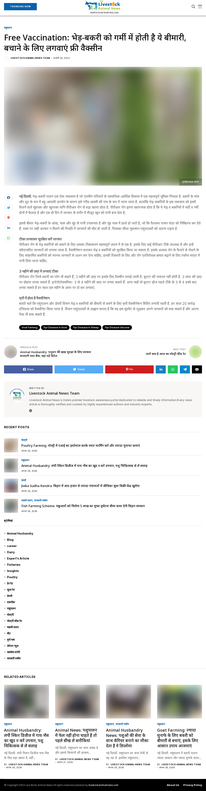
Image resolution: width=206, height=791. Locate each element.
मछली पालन (26, 500)
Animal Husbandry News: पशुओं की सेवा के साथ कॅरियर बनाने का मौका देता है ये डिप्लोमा (127, 738)
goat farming (29, 327)
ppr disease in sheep (86, 327)
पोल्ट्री (24, 440)
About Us (173, 785)
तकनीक (103, 602)
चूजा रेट (104, 589)
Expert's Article (104, 558)
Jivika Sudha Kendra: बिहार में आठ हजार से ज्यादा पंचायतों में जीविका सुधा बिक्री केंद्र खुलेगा (80, 486)
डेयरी (23, 480)
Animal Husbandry (103, 533)
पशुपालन (8, 27)
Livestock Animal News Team (30, 58)
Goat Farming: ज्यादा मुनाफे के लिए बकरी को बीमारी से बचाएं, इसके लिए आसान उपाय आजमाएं (177, 738)
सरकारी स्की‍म (40, 500)
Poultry (103, 577)
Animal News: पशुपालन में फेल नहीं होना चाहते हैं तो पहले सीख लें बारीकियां (76, 735)
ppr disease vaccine (117, 327)
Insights (103, 571)
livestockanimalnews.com (103, 785)
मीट (104, 633)
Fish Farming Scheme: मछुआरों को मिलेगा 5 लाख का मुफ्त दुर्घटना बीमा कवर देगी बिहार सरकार (83, 506)
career (104, 546)
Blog (104, 539)
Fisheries (104, 564)
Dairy (103, 552)
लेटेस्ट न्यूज (104, 645)
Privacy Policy (192, 785)
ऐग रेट (104, 583)
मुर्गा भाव (104, 639)
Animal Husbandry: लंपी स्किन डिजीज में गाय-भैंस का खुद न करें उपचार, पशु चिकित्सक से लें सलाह (84, 465)
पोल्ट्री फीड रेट (104, 620)
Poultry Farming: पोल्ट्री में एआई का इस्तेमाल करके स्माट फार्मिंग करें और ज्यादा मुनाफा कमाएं (80, 445)
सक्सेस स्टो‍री (103, 652)
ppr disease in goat (55, 327)
